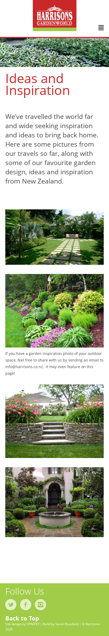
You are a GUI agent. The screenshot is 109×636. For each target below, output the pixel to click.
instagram (40, 604)
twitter (10, 604)
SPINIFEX (32, 624)
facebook (25, 604)
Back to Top (22, 618)
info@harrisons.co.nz (24, 366)
